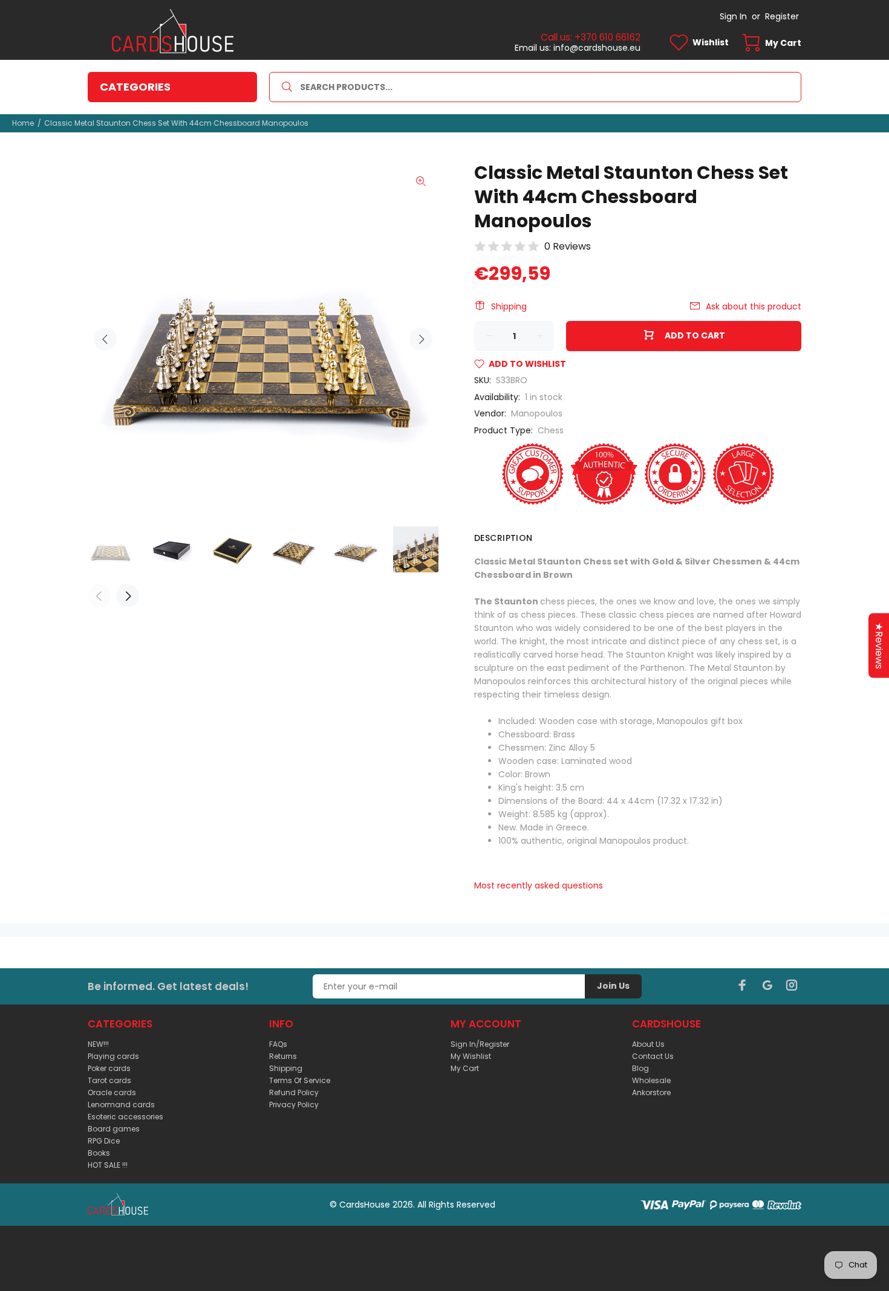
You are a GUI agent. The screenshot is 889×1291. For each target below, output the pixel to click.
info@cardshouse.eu (596, 48)
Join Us (613, 986)
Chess (551, 430)
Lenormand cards (121, 1104)
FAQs (278, 1044)
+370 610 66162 (607, 37)
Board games (114, 1129)
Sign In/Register (480, 1044)
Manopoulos (536, 413)
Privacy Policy (294, 1104)
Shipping (509, 306)
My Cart (465, 1068)
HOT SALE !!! (108, 1165)
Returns (283, 1056)
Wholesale (651, 1080)
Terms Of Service (299, 1080)
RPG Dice (104, 1141)
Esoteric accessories (125, 1116)
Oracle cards (112, 1092)
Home (23, 123)
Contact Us (653, 1056)
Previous (105, 339)
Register (782, 16)
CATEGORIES (135, 86)
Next (420, 339)
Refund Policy (294, 1092)
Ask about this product (753, 306)
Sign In (733, 16)
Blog (640, 1068)
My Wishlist (471, 1056)
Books (99, 1153)
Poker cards (109, 1068)
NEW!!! (98, 1044)
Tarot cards (109, 1080)
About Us (648, 1044)
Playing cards (113, 1056)
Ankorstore (651, 1092)
